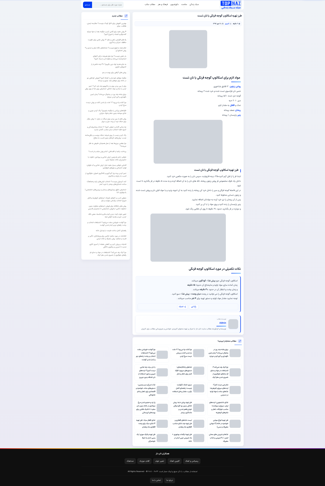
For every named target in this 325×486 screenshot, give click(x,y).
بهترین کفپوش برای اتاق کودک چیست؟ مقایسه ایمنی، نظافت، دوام (106, 25)
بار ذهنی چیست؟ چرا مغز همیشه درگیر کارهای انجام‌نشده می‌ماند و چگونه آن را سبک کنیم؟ (109, 57)
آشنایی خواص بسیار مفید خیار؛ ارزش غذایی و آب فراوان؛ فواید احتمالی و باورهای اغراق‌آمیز (106, 166)
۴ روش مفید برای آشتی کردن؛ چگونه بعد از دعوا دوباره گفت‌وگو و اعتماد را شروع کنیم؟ (106, 33)
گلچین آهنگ (175, 461)
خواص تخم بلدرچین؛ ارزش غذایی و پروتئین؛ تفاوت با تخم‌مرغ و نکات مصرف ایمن (107, 158)
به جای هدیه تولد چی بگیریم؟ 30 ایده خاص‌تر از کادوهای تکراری (108, 65)
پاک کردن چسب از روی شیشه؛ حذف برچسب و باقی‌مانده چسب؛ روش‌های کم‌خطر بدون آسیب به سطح (105, 136)
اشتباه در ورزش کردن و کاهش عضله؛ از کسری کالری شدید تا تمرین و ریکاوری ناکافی (107, 245)
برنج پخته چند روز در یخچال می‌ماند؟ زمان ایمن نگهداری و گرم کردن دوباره (108, 95)
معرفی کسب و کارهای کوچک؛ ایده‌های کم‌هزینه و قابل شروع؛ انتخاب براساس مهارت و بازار (106, 199)
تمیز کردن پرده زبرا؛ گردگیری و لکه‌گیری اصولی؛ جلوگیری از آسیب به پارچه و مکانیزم (105, 174)
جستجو (87, 5)
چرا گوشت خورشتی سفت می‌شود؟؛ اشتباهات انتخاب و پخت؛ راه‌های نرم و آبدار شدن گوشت (106, 223)
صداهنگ (130, 461)
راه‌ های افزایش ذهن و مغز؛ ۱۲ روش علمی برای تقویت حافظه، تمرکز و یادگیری (107, 41)
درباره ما (169, 480)
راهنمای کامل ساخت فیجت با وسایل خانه (111, 230)
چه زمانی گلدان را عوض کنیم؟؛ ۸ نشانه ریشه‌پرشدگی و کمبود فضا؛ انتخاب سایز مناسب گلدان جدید (106, 128)
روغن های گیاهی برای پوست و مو (114, 72)
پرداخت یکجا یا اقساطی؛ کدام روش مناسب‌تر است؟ (107, 151)
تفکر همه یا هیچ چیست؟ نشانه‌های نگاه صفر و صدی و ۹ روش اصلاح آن (105, 49)
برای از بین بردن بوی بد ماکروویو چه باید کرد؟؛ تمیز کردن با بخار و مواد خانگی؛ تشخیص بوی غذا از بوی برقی (105, 87)
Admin (222, 323)
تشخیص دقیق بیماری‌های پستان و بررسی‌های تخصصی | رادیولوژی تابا (105, 191)
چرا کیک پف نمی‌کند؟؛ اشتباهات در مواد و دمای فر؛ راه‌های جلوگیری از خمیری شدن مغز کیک (108, 253)
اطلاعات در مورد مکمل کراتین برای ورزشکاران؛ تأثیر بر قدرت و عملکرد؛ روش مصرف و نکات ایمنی (107, 237)
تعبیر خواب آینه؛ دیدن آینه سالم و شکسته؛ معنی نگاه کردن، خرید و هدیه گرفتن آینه (107, 215)
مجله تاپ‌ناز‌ (231, 5)
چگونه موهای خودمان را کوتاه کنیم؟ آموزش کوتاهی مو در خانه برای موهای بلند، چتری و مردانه (106, 79)
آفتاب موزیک (144, 461)
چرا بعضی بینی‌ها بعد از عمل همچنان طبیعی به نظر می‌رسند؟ (107, 144)
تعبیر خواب (159, 461)
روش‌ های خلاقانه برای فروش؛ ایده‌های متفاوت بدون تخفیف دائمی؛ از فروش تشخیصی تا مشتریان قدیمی (107, 207)
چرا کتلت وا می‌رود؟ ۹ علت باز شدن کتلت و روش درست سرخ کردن (106, 104)
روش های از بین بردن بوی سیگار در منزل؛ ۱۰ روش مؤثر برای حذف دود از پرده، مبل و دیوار (106, 120)
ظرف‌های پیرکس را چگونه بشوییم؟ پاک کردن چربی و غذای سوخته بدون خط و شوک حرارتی (107, 112)
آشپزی (227, 23)
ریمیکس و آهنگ (191, 461)
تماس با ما (156, 480)
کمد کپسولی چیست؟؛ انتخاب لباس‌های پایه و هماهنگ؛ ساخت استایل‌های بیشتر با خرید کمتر (106, 183)
